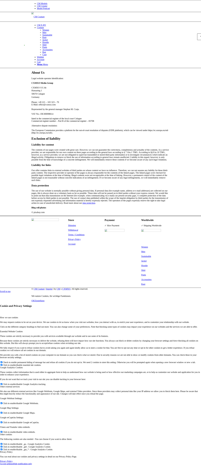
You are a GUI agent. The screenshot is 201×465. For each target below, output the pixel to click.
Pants (143, 275)
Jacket (144, 261)
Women (144, 247)
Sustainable (146, 256)
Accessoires (146, 279)
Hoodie (144, 265)
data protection (88, 203)
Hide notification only (22, 464)
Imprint (49, 289)
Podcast (43, 8)
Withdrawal (73, 230)
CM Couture (39, 289)
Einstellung (39, 301)
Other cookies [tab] (6, 434)
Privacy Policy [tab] (6, 452)
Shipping (72, 225)
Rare (143, 284)
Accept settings (6, 464)
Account (71, 244)
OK (33, 301)
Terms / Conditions (76, 235)
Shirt (143, 270)
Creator (42, 6)
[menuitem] (103, 3)
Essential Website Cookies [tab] (11, 331)
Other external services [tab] (10, 386)
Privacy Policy (74, 239)
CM (58, 289)
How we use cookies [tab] (9, 317)
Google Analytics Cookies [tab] (11, 367)
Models (42, 3)
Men (143, 251)
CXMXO (66, 289)
